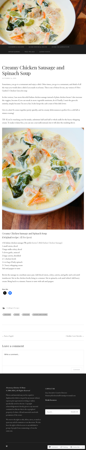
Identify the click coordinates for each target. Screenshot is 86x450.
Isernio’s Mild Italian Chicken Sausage (47, 243)
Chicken (7, 314)
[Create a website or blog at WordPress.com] (6, 446)
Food (17, 314)
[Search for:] (62, 412)
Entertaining (14, 52)
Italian (26, 314)
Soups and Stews (40, 314)
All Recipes (25, 237)
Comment (76, 369)
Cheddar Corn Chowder (75, 336)
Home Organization (60, 47)
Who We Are (30, 52)
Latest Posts (44, 52)
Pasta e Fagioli (7, 336)
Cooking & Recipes (16, 47)
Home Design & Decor (38, 47)
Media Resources (51, 400)
